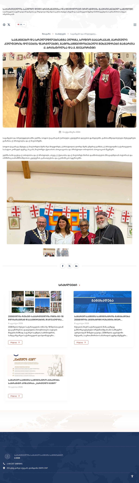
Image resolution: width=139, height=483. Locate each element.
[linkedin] (76, 266)
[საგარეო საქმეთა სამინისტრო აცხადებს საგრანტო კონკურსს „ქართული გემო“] (36, 365)
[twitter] (69, 266)
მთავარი (46, 34)
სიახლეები (60, 34)
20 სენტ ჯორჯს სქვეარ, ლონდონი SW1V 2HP (27, 468)
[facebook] (62, 266)
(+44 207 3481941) (15, 464)
